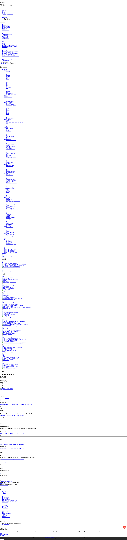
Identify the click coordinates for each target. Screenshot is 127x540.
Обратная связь (5, 15)
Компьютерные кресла (6, 40)
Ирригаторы (10, 334)
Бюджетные (8, 75)
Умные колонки (9, 132)
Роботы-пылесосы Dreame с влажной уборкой (10, 51)
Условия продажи (5, 496)
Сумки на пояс (10, 359)
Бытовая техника (5, 36)
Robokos (7, 109)
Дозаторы (8, 142)
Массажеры (8, 200)
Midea (7, 92)
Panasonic (8, 195)
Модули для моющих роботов (11, 94)
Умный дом (4, 29)
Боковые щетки (9, 241)
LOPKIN (7, 114)
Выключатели (8, 131)
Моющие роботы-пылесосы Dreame (8, 52)
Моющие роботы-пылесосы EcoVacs (8, 57)
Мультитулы (8, 145)
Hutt (7, 99)
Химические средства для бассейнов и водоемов (14, 122)
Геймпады (8, 154)
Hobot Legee (8, 82)
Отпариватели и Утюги (10, 208)
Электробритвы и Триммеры (11, 203)
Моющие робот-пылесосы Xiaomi (8, 49)
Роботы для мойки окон (6, 26)
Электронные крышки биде (7, 34)
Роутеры (7, 137)
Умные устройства (5, 30)
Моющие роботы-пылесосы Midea (8, 58)
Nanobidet (8, 191)
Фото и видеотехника (6, 32)
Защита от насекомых (10, 143)
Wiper (7, 111)
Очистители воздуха (9, 166)
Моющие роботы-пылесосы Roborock (8, 55)
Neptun (7, 124)
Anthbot (7, 106)
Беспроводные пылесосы (16, 266)
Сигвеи (7, 231)
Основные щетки (9, 242)
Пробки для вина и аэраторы (11, 212)
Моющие (7, 73)
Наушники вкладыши (10, 235)
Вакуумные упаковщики (10, 217)
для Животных (8, 150)
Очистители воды (9, 220)
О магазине (4, 10)
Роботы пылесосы (5, 25)
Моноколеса (8, 229)
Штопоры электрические (10, 206)
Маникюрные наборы (10, 223)
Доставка (4, 12)
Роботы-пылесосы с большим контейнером (9, 46)
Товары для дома (5, 37)
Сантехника (8, 129)
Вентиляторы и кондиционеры (19, 276)
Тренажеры (9, 328)
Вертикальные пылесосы (16, 267)
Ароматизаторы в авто (10, 163)
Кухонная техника (9, 199)
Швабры (7, 202)
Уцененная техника (5, 60)
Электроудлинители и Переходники (12, 204)
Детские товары (5, 42)
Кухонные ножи (9, 224)
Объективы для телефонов (10, 179)
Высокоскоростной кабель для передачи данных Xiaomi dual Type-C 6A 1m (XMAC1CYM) (16, 404)
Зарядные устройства (10, 160)
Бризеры (7, 170)
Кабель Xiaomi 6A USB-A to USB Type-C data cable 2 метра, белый (12, 448)
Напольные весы (12, 322)
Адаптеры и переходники (10, 153)
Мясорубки (8, 207)
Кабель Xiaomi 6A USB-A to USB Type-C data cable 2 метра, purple (12, 433)
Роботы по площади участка (11, 105)
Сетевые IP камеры (9, 175)
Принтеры (8, 174)
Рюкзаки (7, 360)
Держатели (8, 161)
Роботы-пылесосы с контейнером (8, 59)
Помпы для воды (12, 297)
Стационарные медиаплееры (11, 177)
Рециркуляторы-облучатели (11, 171)
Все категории (4, 23)
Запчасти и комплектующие (11, 244)
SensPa (7, 190)
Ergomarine (8, 116)
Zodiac (7, 121)
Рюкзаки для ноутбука (14, 358)
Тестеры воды (8, 218)
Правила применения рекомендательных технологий (11, 501)
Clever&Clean (8, 87)
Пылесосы (8, 213)
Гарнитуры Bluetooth (9, 237)
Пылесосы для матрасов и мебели (20, 264)
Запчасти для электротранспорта (11, 232)
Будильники (8, 135)
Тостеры (7, 205)
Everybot (7, 98)
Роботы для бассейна (5, 28)
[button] (124, 527)
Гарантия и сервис (5, 497)
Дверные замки (9, 133)
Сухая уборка (8, 74)
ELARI (7, 90)
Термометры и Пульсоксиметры (19, 321)
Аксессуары (4, 44)
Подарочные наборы (5, 33)
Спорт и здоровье (9, 148)
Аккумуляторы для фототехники (11, 183)
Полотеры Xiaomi (5, 50)
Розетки (7, 290)
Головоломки (8, 155)
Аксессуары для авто (9, 162)
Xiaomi (7, 77)
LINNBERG (8, 91)
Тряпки (7, 246)
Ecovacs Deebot (8, 81)
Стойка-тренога (9, 186)
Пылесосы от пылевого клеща (19, 265)
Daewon (7, 192)
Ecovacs (7, 113)
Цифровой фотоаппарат (10, 185)
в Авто (3, 351)
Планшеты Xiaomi (9, 147)
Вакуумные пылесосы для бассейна (12, 125)
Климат (3, 31)
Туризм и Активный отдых (17, 347)
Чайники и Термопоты (15, 304)
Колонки (7, 367)
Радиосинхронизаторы (10, 178)
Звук (3, 362)
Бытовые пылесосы (9, 221)
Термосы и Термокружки (10, 149)
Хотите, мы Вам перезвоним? (12, 63)
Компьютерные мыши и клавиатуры (12, 211)
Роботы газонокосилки (6, 27)
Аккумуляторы (8, 243)
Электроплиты (8, 215)
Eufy (7, 84)
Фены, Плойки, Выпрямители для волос (13, 201)
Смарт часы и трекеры (15, 319)
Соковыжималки (9, 210)
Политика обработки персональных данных (9, 500)
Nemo (7, 123)
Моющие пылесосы (13, 263)
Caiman (7, 120)
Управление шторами (10, 136)
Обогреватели (8, 168)
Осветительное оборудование (11, 180)
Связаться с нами (5, 502)
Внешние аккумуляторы (16, 323)
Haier (7, 85)
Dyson (7, 83)
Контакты (4, 13)
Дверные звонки (9, 152)
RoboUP (7, 108)
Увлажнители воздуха (10, 165)
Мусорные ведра (9, 216)
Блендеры (8, 198)
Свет (7, 138)
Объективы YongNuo (9, 181)
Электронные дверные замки (11, 157)
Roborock (7, 79)
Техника (3, 303)
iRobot (7, 80)
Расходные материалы (10, 93)
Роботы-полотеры (5, 47)
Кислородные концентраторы (11, 169)
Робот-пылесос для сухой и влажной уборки (9, 45)
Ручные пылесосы (13, 268)
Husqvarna (8, 117)
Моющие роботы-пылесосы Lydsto (8, 54)
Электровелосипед (9, 230)
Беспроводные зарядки (10, 151)
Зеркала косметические (10, 144)
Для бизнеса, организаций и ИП (7, 14)
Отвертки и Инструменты (10, 146)
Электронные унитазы (6, 35)
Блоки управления (9, 128)
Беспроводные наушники (10, 234)
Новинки (4, 24)
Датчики (7, 130)
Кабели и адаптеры (9, 158)
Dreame (7, 78)
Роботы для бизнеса (5, 41)
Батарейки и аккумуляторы (11, 140)
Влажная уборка (9, 72)
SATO (7, 189)
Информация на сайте (6, 499)
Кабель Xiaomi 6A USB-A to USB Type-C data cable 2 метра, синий (12, 462)
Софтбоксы (8, 182)
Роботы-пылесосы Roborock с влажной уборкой (10, 56)
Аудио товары (4, 39)
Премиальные (8, 76)
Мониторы (4, 43)
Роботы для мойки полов (8, 238)
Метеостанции (9, 275)
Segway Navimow (9, 107)
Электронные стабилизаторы (11, 187)
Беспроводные (8, 103)
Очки (7, 156)
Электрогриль (8, 214)
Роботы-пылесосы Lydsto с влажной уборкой (10, 53)
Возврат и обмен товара (6, 498)
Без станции (8, 71)
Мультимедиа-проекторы (10, 176)
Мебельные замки (9, 134)
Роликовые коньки (9, 227)
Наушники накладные (10, 236)
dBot (7, 100)
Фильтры (7, 240)
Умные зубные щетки (14, 320)
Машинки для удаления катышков (12, 209)
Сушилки (8, 225)
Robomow (8, 110)
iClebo (7, 88)
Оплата (3, 11)
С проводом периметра (10, 104)
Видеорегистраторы (9, 159)
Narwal (7, 86)
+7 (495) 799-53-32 (5, 524)
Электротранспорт (5, 38)
